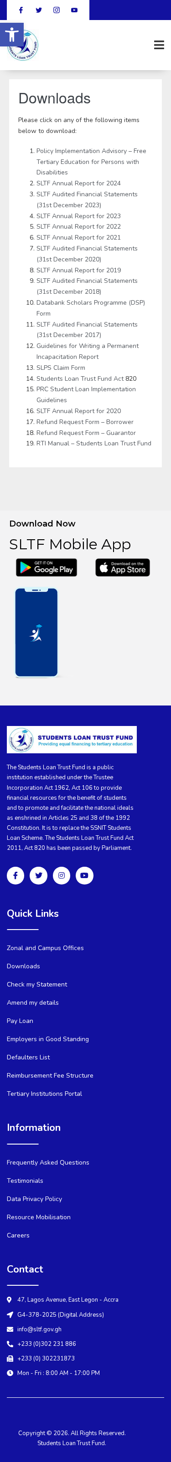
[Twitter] (38, 875)
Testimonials (25, 1180)
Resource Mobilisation (39, 1217)
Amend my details (33, 1002)
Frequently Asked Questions (48, 1162)
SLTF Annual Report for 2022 (78, 226)
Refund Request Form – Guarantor (86, 433)
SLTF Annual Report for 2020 (78, 411)
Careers (18, 1235)
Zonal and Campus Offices (45, 948)
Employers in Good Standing (48, 1039)
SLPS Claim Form (60, 367)
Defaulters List (28, 1057)
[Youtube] (84, 875)
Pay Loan (20, 1021)
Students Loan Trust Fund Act (80, 378)
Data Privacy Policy (34, 1199)
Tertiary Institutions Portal (44, 1093)
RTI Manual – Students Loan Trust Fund (93, 443)
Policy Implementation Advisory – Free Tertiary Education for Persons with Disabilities (91, 162)
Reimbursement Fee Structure (50, 1075)
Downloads (23, 966)
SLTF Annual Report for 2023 (78, 216)
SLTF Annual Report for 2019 (78, 270)
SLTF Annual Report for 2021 (78, 237)
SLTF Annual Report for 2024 (78, 183)
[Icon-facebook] (15, 875)
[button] (12, 34)
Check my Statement (37, 984)
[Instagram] (61, 875)
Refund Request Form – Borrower (85, 422)
